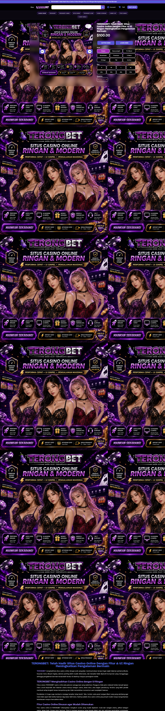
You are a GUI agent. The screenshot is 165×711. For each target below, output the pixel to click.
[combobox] (76, 7)
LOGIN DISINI (124, 43)
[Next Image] (90, 51)
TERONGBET (41, 671)
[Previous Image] (42, 51)
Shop (32, 7)
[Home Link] (42, 7)
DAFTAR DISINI (105, 43)
